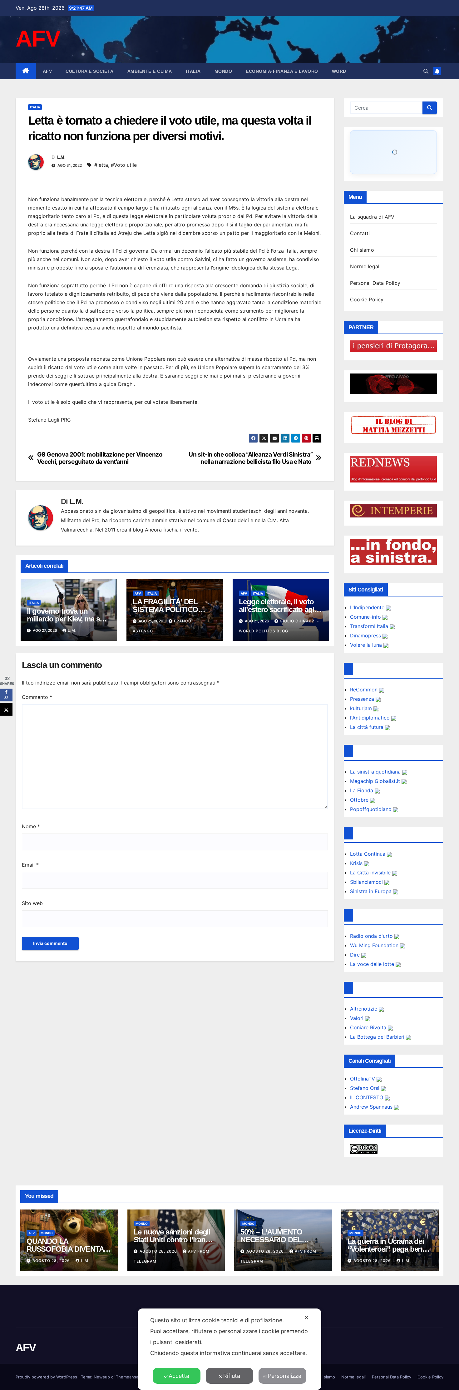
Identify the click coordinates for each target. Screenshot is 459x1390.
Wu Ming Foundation (375, 945)
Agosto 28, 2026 (51, 1260)
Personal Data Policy (375, 283)
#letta (101, 165)
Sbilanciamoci (367, 882)
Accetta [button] (179, 1376)
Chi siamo (362, 250)
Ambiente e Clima (149, 71)
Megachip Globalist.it (376, 781)
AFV (38, 39)
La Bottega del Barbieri (378, 1037)
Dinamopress (366, 635)
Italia (193, 71)
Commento (37, 697)
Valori (357, 1018)
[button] (425, 71)
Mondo (223, 71)
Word (339, 71)
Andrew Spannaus (372, 1107)
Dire (355, 955)
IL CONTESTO (367, 1097)
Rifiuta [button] (231, 1376)
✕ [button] (306, 1317)
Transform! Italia (370, 626)
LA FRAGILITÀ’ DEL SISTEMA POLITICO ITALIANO (165, 609)
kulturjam (361, 708)
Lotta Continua (368, 854)
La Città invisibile (371, 872)
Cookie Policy (367, 299)
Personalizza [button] (284, 1376)
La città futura (367, 727)
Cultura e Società (90, 71)
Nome (31, 826)
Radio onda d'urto (372, 936)
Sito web (32, 903)
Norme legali (365, 266)
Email (30, 865)
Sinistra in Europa (371, 891)
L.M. (61, 157)
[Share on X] (6, 709)
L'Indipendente (368, 607)
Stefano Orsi (365, 1088)
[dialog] (229, 1349)
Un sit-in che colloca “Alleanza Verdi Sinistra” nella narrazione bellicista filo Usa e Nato (251, 458)
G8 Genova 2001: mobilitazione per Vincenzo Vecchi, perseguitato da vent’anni (100, 458)
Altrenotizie (364, 1009)
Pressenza (363, 699)
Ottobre (360, 800)
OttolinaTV (363, 1079)
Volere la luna (366, 645)
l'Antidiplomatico (370, 718)
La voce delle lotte (373, 964)
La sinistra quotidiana (376, 772)
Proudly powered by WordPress (47, 1376)
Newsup (102, 1376)
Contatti (360, 233)
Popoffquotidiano (371, 809)
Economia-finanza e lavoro (282, 71)
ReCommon (364, 689)
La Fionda (362, 790)
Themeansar (128, 1376)
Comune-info (366, 617)
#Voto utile (124, 165)
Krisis (357, 863)
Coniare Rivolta (369, 1027)
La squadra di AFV (372, 217)
